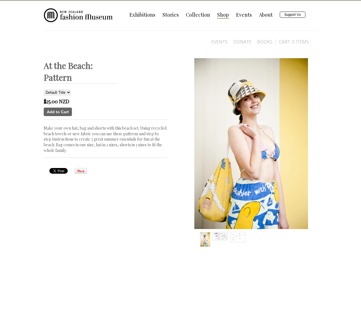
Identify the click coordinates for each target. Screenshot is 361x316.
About (266, 14)
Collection (198, 14)
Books (264, 42)
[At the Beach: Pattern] (205, 239)
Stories (170, 14)
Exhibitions (142, 14)
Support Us (292, 15)
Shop (223, 14)
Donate (242, 42)
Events (244, 14)
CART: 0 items (294, 42)
